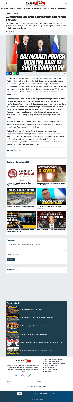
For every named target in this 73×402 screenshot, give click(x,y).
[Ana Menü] (6, 3)
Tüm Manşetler (49, 367)
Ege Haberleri (37, 8)
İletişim (9, 381)
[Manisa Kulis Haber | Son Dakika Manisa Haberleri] (35, 3)
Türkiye (53, 8)
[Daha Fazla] (17, 73)
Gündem (4, 8)
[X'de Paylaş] (10, 73)
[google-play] (41, 386)
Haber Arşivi (48, 371)
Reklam (9, 383)
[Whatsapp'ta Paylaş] (14, 73)
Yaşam (46, 8)
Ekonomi (27, 8)
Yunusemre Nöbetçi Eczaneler (53, 359)
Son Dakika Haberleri (51, 369)
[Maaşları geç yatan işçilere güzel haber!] (21, 196)
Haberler (8, 13)
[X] (20, 375)
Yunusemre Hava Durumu (52, 361)
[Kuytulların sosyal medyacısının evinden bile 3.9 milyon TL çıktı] (21, 220)
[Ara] (65, 3)
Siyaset (12, 8)
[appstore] (31, 386)
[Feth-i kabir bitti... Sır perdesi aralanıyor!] (51, 220)
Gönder (11, 259)
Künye (39, 381)
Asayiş (19, 8)
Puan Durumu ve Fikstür (51, 365)
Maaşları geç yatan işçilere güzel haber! (20, 206)
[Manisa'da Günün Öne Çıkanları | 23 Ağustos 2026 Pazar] (21, 173)
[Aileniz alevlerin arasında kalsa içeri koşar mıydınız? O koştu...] (51, 173)
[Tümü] (65, 270)
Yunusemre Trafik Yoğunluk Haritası (55, 363)
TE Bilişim (40, 399)
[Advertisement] (36, 286)
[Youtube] (26, 375)
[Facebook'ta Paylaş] (7, 73)
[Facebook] (16, 375)
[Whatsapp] (29, 375)
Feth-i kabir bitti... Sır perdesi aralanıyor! (51, 229)
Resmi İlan (62, 8)
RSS (20, 394)
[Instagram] (23, 375)
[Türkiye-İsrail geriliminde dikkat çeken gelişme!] (51, 196)
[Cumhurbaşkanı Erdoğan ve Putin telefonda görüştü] (36, 53)
